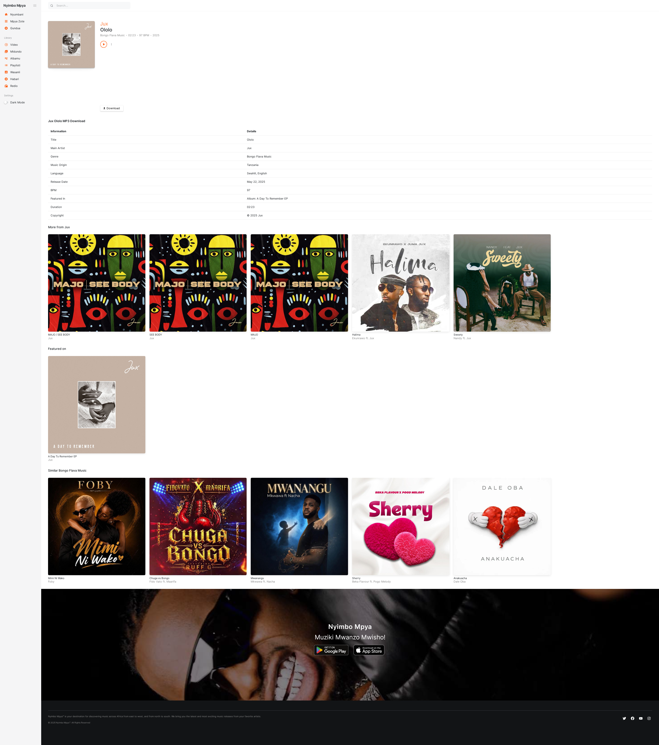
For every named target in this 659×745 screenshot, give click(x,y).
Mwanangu (257, 578)
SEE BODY (155, 334)
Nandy (458, 338)
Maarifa (171, 581)
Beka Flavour (360, 581)
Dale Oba (460, 581)
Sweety (458, 334)
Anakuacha (460, 578)
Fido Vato (155, 581)
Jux (104, 24)
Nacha (271, 581)
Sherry (356, 578)
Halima (356, 334)
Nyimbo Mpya (14, 5)
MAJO (254, 334)
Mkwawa (256, 581)
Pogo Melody (382, 581)
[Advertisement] (203, 75)
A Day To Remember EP (62, 456)
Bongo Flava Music (112, 35)
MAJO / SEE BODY (59, 334)
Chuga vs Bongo (159, 578)
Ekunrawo (358, 338)
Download (113, 108)
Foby (51, 581)
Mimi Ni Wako (56, 578)
